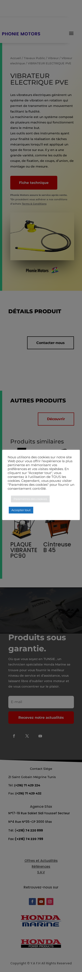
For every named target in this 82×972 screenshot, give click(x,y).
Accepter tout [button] (21, 510)
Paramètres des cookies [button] (30, 499)
